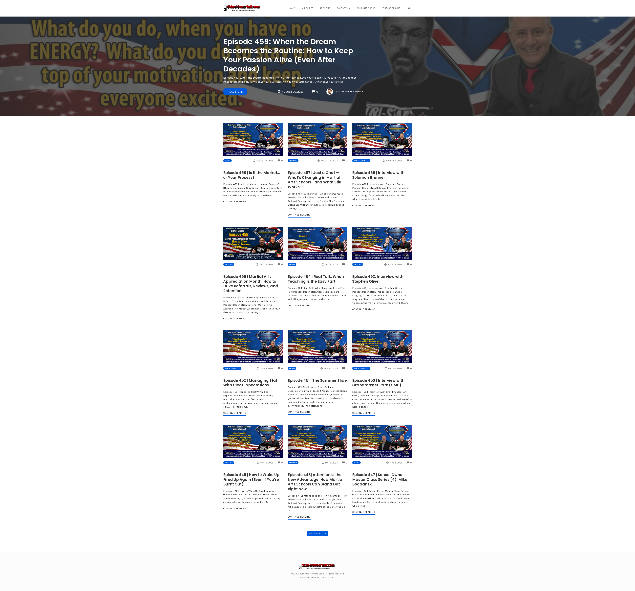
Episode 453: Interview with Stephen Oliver (377, 279)
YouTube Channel (391, 8)
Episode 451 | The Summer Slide (317, 380)
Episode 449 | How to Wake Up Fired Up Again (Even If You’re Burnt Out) (251, 479)
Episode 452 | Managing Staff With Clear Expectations (251, 383)
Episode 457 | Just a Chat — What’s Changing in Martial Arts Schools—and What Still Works (314, 180)
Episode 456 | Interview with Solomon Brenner (378, 175)
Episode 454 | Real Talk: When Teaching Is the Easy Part (316, 279)
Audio (227, 161)
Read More (235, 91)
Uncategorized (361, 161)
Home (292, 8)
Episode (293, 161)
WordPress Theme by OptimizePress (317, 577)
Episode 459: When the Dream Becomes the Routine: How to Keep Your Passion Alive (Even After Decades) (288, 55)
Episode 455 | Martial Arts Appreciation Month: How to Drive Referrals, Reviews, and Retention (250, 283)
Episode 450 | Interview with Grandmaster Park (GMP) (378, 383)
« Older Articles (317, 533)
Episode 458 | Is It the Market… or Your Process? (251, 175)
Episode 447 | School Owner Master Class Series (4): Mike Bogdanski (379, 479)
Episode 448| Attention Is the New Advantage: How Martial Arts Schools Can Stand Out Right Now (315, 482)
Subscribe (307, 8)
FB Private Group (366, 8)
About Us (325, 8)
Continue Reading (234, 201)
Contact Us (343, 8)
